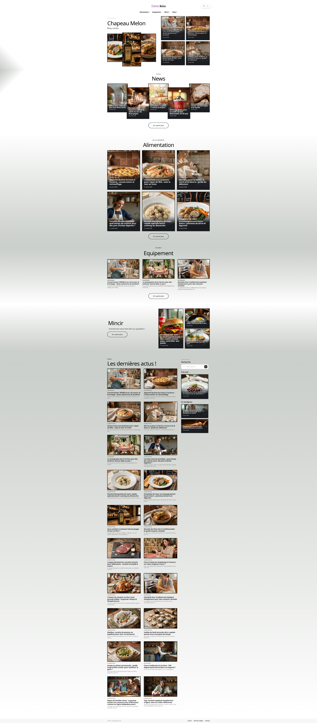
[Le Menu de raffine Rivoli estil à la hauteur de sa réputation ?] (194, 387)
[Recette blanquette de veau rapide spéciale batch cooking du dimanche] (158, 211)
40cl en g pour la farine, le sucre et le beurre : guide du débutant (197, 58)
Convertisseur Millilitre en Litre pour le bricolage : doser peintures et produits (172, 32)
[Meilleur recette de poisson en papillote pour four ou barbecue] (123, 618)
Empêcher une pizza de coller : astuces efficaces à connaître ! (193, 427)
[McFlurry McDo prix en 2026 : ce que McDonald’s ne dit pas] (179, 103)
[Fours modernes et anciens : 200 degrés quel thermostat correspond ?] (160, 651)
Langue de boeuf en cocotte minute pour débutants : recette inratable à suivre (122, 564)
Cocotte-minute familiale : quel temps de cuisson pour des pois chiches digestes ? (122, 223)
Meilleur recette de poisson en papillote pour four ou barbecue (121, 633)
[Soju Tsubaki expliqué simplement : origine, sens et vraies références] (160, 686)
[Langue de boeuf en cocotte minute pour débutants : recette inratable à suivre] (123, 548)
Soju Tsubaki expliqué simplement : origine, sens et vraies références (159, 701)
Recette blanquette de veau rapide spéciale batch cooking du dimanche (157, 223)
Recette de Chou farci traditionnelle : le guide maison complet (159, 530)
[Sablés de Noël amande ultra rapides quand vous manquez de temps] (160, 618)
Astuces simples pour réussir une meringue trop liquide (199, 106)
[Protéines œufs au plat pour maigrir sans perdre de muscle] (197, 318)
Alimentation (191, 30)
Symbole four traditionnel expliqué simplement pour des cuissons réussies (192, 284)
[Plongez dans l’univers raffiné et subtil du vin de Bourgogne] (138, 103)
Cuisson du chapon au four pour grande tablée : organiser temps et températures (122, 599)
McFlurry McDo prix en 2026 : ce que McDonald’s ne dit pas (179, 112)
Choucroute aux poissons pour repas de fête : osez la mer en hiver (172, 58)
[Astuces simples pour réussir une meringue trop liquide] (199, 98)
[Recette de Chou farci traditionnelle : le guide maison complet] (148, 48)
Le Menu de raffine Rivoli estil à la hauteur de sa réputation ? (194, 393)
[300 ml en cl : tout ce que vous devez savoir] (117, 98)
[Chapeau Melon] (158, 6)
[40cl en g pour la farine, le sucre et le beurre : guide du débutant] (193, 170)
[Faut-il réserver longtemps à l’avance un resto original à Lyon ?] (160, 548)
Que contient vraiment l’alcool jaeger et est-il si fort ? (123, 530)
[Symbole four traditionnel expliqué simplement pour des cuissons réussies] (194, 268)
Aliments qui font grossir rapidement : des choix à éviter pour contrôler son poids (170, 338)
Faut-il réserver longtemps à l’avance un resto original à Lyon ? (160, 563)
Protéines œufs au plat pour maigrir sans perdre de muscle (197, 322)
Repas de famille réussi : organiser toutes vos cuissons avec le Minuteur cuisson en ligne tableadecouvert (123, 702)
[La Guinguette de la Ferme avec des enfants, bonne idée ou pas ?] (158, 268)
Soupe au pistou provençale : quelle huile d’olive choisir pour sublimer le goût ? (122, 667)
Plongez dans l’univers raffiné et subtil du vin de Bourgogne (136, 111)
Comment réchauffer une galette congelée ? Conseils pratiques (158, 106)
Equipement (166, 28)
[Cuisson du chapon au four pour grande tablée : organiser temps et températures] (123, 583)
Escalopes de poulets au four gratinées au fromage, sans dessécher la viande (192, 411)
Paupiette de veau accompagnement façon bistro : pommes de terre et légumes (192, 222)
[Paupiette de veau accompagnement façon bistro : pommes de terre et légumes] (115, 48)
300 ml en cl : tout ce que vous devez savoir (117, 107)
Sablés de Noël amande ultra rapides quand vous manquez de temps (159, 633)
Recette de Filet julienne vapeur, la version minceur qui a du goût (197, 342)
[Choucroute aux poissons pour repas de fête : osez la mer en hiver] (158, 170)
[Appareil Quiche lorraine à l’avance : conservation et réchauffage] (123, 170)
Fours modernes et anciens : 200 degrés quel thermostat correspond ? (160, 666)
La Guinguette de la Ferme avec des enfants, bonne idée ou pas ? (157, 283)
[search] (204, 6)
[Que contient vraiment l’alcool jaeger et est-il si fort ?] (131, 49)
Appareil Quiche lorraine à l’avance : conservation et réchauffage (197, 33)
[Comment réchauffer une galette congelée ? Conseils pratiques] (158, 98)
